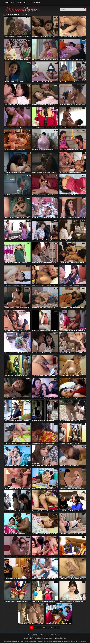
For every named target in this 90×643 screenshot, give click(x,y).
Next (56, 627)
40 (51, 627)
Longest (27, 2)
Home (7, 2)
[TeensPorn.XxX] (23, 9)
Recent (19, 2)
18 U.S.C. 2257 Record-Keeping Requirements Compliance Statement (45, 638)
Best (12, 2)
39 (48, 627)
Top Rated (36, 2)
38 (44, 627)
